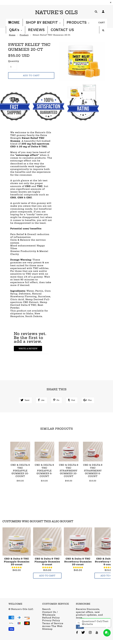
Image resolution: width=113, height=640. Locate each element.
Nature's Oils (56, 12)
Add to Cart (47, 575)
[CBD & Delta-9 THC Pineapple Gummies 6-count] (47, 541)
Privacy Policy (51, 620)
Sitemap (47, 629)
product (24, 35)
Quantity (12, 61)
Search (46, 609)
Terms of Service (52, 623)
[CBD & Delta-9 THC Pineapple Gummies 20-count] (17, 541)
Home (12, 35)
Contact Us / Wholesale (50, 613)
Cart (101, 22)
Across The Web (52, 626)
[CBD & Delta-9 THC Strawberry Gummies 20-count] (78, 541)
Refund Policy (51, 617)
